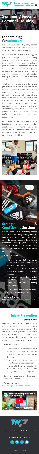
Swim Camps (15, 431)
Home (6, 431)
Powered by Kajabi (19, 451)
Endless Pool (25, 431)
